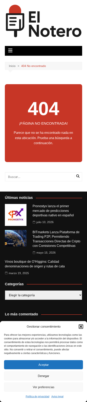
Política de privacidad (37, 396)
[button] (81, 327)
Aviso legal (57, 396)
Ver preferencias (43, 387)
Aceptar (43, 364)
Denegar (43, 376)
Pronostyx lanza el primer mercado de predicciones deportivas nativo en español (53, 210)
